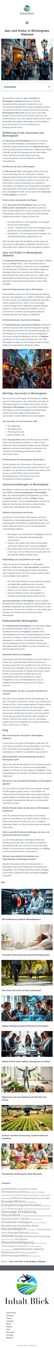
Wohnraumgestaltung (15, 1255)
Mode (8, 1324)
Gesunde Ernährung (18, 1212)
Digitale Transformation (41, 1195)
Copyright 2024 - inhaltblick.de (27, 1345)
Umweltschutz (23, 1249)
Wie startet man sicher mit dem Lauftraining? (21, 990)
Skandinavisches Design (37, 1236)
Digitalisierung (6, 1198)
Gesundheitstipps (27, 1216)
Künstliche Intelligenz (17, 1222)
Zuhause (10, 1315)
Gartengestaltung (43, 1209)
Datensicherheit (8, 1195)
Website (9, 1338)
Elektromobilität (42, 1198)
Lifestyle (10, 1321)
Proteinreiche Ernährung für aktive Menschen (22, 1174)
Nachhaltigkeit (13, 1229)
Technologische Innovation (14, 1246)
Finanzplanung (29, 1209)
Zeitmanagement (34, 1256)
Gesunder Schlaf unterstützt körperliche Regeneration (26, 955)
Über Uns (10, 1332)
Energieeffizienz (13, 1201)
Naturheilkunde (32, 1229)
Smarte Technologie (7, 1239)
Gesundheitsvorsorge (43, 1216)
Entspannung (31, 1202)
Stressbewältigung (17, 1242)
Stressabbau (21, 1239)
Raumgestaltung (18, 1232)
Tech (8, 1329)
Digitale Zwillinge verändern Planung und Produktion (25, 1026)
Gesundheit (10, 1215)
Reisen (4, 1261)
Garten (9, 1318)
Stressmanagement (40, 1243)
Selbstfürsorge (12, 1236)
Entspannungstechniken (21, 1205)
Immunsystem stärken (15, 1218)
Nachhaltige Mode (27, 1225)
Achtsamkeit (8, 1188)
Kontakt (9, 1335)
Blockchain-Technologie (35, 1192)
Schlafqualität (34, 1233)
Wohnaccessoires (28, 1252)
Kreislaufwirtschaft (36, 1219)
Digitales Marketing (23, 1195)
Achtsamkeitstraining (14, 1191)
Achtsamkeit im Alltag (27, 1189)
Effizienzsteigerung (23, 1198)
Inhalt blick (11, 1313)
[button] (27, 23)
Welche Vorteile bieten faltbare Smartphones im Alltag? (26, 1061)
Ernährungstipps (15, 1209)
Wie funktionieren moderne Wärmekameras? (21, 919)
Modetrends (8, 1225)
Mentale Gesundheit (39, 1222)
